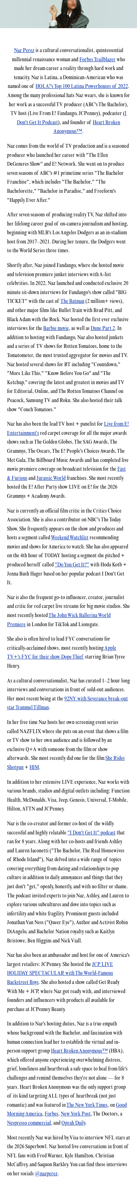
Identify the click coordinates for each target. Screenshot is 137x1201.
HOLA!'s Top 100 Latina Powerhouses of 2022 (81, 86)
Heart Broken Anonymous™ (79, 1050)
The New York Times (86, 1104)
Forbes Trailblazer (97, 59)
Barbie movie (56, 328)
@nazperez (46, 1173)
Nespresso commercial (29, 1122)
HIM (34, 767)
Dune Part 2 (103, 328)
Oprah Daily (73, 1122)
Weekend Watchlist (70, 537)
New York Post (76, 1113)
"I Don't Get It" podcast (91, 832)
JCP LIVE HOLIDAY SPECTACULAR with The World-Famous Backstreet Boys (60, 973)
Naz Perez (24, 50)
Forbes (51, 1113)
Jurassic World (51, 478)
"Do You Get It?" (72, 564)
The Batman (72, 301)
